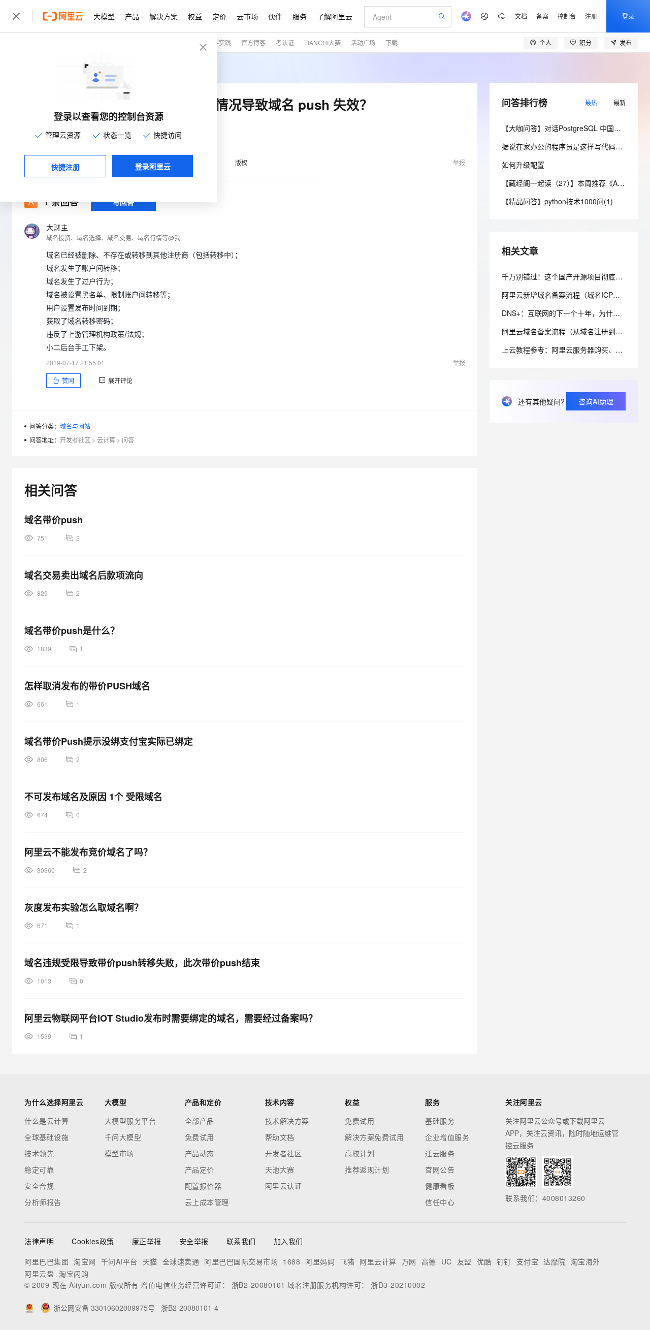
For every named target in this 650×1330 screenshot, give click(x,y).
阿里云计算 (378, 1261)
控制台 (567, 16)
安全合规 (39, 1186)
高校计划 (359, 1153)
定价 (219, 16)
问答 (128, 439)
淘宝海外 (585, 1261)
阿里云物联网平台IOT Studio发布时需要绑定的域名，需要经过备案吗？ (170, 1018)
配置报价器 (203, 1186)
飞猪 (347, 1261)
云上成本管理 (207, 1202)
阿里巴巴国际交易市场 (241, 1261)
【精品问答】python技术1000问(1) (557, 201)
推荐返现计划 (367, 1169)
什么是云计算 (46, 1121)
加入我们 (288, 1241)
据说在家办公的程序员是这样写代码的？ (566, 146)
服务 (299, 16)
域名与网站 (75, 426)
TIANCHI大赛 (322, 42)
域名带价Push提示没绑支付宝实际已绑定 (108, 741)
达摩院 (554, 1261)
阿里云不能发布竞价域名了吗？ (88, 852)
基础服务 (439, 1121)
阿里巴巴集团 (46, 1261)
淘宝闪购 (73, 1274)
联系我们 (241, 1241)
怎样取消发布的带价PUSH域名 (87, 685)
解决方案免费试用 (374, 1137)
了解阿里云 (334, 16)
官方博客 (253, 42)
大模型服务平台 (130, 1121)
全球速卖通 (181, 1261)
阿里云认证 (283, 1186)
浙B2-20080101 (258, 1285)
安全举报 (194, 1241)
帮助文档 (280, 1137)
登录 (628, 16)
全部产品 (199, 1121)
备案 (542, 16)
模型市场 (119, 1153)
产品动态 (199, 1153)
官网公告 (439, 1169)
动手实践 (219, 42)
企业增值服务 (447, 1137)
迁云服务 (439, 1153)
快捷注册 (65, 167)
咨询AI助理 (595, 401)
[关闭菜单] (16, 16)
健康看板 (439, 1186)
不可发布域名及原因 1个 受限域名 (93, 796)
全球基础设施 (46, 1137)
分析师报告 (42, 1202)
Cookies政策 (93, 1241)
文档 (521, 16)
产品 (132, 16)
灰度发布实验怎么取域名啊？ (83, 907)
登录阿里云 (153, 166)
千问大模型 (123, 1137)
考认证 (285, 42)
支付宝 (527, 1261)
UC (446, 1261)
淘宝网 (85, 1261)
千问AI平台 (119, 1261)
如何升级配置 (523, 165)
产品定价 (199, 1169)
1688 (291, 1261)
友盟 (464, 1261)
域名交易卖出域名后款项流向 (83, 575)
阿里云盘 (39, 1274)
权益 (195, 16)
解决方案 (163, 16)
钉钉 (504, 1261)
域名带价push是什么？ (71, 630)
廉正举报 (146, 1241)
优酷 (484, 1261)
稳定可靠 (39, 1169)
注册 (591, 16)
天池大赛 (280, 1169)
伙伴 (275, 16)
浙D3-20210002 (398, 1285)
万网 (409, 1261)
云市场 (247, 16)
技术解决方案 (287, 1121)
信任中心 (439, 1202)
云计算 (106, 439)
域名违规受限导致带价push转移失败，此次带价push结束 (142, 962)
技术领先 (39, 1153)
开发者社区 (75, 439)
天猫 (150, 1261)
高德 (428, 1261)
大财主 (57, 227)
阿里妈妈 (320, 1261)
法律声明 (39, 1241)
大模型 (104, 16)
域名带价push (53, 519)
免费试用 (199, 1137)
